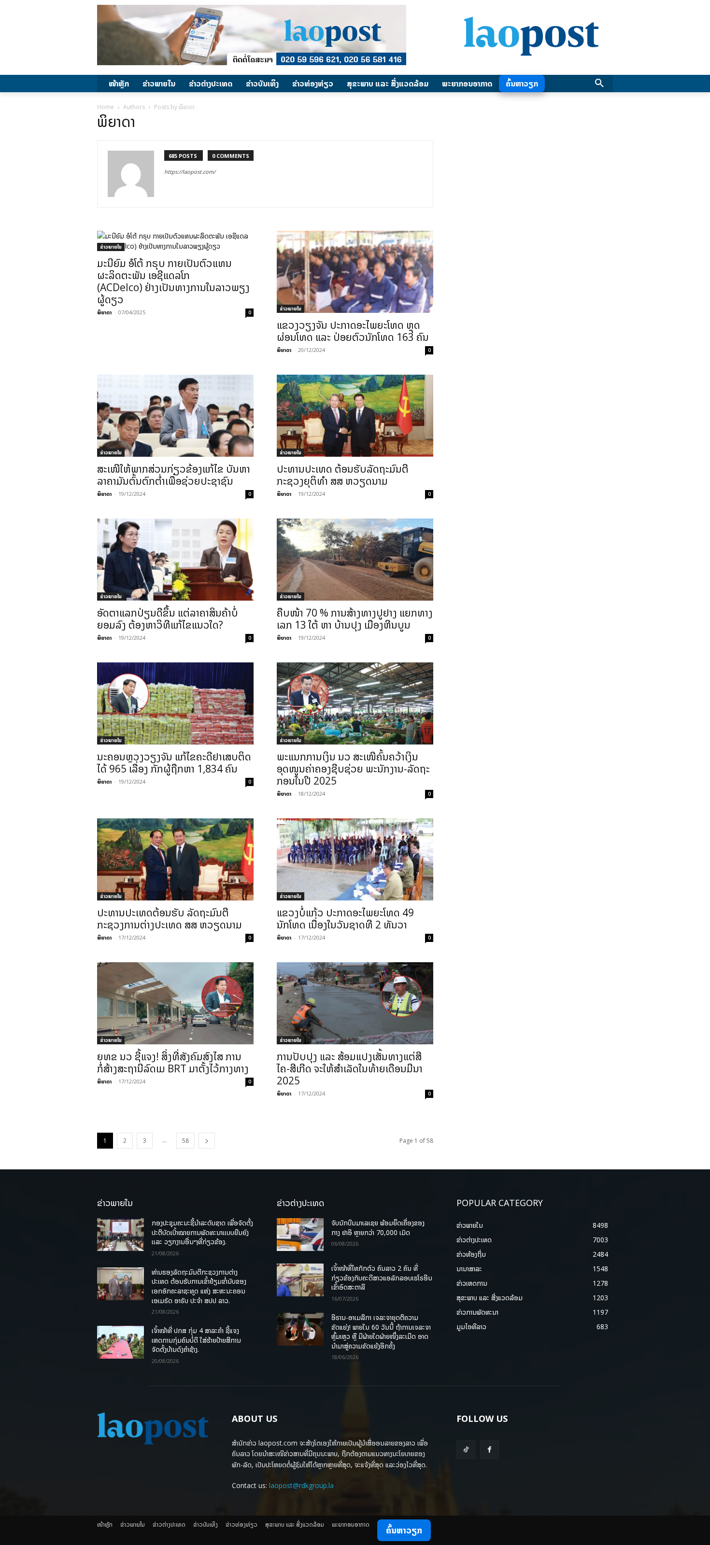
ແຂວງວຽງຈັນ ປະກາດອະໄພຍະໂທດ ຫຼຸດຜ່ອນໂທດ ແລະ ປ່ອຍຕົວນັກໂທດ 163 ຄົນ (353, 331)
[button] (599, 83)
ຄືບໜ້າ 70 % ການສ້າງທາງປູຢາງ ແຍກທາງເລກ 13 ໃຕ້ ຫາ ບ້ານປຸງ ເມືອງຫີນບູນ (355, 619)
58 (185, 1141)
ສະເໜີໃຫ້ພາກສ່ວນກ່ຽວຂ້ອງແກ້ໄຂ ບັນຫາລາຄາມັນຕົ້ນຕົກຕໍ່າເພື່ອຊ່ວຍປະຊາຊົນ (173, 475)
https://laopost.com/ (189, 171)
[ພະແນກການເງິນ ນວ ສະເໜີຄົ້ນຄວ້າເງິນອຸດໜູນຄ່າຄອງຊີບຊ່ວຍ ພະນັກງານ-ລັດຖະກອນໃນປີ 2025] (355, 703)
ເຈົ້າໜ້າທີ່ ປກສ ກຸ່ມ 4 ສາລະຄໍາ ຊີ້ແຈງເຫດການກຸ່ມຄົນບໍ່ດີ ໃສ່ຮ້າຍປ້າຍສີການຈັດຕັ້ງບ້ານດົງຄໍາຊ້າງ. (196, 1340)
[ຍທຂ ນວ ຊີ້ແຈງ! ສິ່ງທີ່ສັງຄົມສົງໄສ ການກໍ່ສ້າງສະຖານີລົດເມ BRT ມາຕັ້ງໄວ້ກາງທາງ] (175, 1003)
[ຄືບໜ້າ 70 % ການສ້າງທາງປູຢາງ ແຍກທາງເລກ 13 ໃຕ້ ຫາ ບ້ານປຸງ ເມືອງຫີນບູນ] (355, 560)
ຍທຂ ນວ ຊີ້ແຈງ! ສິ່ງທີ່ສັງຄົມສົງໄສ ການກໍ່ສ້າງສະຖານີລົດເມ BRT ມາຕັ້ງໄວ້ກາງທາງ (173, 1062)
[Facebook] (489, 1449)
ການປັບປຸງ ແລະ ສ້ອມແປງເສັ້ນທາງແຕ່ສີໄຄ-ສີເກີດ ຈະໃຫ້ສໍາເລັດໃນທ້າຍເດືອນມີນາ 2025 (350, 1068)
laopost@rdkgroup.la (301, 1485)
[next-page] (207, 1141)
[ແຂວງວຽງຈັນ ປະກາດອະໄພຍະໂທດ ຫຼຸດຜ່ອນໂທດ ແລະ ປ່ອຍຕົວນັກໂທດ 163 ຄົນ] (355, 272)
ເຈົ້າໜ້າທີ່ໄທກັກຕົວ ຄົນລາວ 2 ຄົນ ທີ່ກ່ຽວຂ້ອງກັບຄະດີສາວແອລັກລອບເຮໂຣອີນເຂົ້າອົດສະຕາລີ (381, 1278)
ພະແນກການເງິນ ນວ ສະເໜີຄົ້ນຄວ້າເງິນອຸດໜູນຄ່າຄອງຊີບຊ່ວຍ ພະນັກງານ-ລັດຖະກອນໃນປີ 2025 (353, 768)
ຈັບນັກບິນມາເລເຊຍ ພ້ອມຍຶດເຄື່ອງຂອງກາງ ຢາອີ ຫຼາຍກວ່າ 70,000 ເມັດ (378, 1227)
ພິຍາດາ (104, 312)
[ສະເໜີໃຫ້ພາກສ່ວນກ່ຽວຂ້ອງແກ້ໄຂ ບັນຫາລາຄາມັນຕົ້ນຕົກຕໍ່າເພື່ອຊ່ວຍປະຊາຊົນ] (175, 416)
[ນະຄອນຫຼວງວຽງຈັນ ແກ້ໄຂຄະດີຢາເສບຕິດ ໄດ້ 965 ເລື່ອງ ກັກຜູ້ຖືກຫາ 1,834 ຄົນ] (175, 703)
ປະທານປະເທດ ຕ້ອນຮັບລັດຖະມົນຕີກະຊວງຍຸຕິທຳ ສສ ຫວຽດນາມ (343, 475)
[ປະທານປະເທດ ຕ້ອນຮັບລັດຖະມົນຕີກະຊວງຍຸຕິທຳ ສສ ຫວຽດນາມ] (355, 416)
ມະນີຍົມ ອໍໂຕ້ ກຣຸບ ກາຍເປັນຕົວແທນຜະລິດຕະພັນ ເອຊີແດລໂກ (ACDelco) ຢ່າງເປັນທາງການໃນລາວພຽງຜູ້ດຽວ (173, 281)
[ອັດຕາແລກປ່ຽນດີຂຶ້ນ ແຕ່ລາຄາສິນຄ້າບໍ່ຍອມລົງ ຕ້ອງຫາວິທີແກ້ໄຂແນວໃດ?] (175, 560)
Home (105, 107)
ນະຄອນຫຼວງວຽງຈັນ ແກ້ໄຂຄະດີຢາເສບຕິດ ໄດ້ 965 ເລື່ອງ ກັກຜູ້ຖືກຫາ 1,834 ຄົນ (174, 762)
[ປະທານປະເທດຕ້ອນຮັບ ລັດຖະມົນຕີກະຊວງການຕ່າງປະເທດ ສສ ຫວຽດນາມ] (175, 859)
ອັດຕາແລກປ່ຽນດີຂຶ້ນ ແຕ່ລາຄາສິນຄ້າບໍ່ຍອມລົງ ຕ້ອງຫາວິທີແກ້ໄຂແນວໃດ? (167, 619)
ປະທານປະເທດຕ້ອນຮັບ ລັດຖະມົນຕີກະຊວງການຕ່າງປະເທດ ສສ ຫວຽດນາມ (169, 918)
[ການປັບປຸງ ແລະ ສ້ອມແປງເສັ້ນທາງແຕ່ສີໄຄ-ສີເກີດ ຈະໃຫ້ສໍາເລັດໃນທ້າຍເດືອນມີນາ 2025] (355, 1003)
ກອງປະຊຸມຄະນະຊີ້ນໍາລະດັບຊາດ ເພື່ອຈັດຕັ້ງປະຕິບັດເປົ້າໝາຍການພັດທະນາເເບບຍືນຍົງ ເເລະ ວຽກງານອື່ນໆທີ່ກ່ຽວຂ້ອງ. (202, 1232)
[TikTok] (465, 1449)
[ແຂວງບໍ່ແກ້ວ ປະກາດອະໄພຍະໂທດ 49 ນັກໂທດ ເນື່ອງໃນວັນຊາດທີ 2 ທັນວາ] (355, 859)
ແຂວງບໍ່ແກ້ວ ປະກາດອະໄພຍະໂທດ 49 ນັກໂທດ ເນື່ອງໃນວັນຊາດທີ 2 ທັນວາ (345, 918)
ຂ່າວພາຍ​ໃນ (111, 246)
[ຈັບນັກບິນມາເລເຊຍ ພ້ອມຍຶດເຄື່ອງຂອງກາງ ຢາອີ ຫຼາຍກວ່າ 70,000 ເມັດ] (300, 1234)
